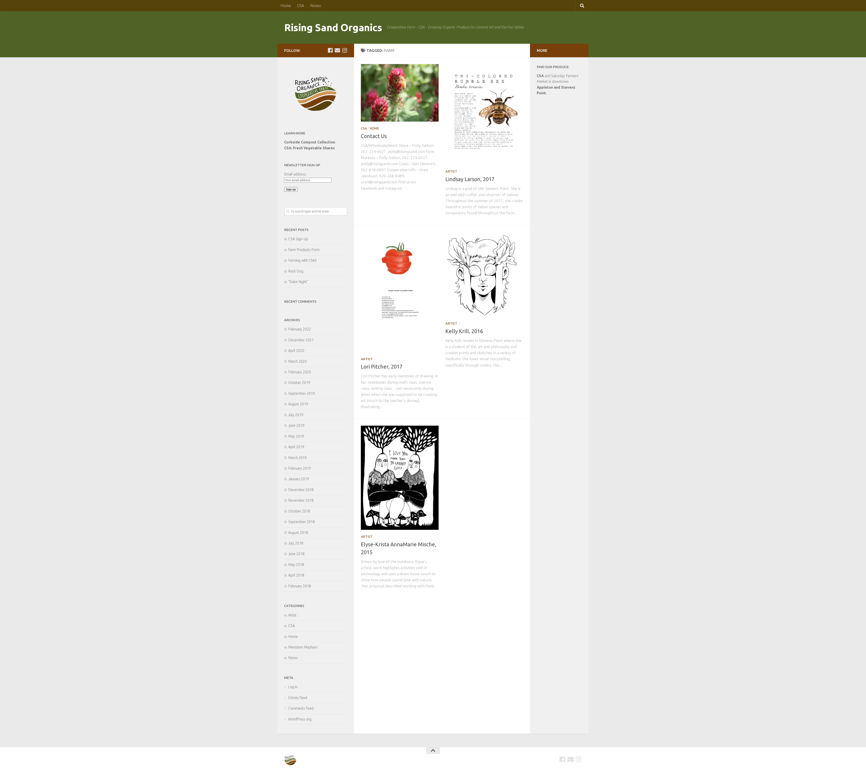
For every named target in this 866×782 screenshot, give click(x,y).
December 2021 (301, 340)
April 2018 (296, 575)
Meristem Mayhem (303, 647)
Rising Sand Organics (333, 27)
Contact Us (374, 136)
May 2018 (296, 565)
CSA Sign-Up (298, 239)
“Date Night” (298, 282)
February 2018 (299, 586)
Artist (451, 171)
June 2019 (296, 425)
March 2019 (297, 458)
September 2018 (301, 522)
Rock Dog (295, 271)
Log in (292, 687)
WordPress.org (299, 719)
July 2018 (295, 543)
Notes (315, 5)
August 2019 (298, 404)
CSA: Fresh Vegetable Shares (309, 148)
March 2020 (297, 361)
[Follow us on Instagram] (344, 50)
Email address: (295, 174)
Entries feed (297, 698)
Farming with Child (302, 260)
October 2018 (299, 511)
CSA (300, 5)
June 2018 (296, 554)
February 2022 (299, 329)
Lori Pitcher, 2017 (382, 366)
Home (286, 5)
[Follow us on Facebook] (330, 50)
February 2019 (299, 468)
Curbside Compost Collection (309, 142)
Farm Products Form (304, 250)
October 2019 (299, 383)
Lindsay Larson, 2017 (470, 179)
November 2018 (301, 500)
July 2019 (295, 415)
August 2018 (298, 533)
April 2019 (296, 447)
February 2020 (299, 372)
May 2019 (296, 436)
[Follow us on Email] (337, 50)
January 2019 (298, 479)
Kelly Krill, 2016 (464, 331)
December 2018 (301, 490)
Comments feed (300, 708)
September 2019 (301, 393)
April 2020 (296, 350)
